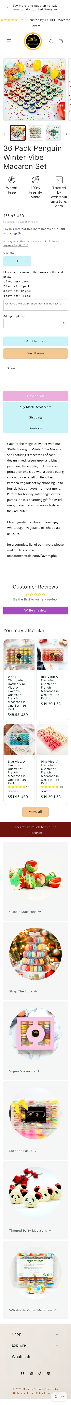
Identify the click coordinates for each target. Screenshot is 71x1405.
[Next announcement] (63, 7)
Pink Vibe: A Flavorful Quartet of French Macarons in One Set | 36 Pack (50, 772)
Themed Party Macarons (28, 1230)
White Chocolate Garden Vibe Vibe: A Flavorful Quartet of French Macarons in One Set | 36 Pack (17, 693)
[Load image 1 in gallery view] (18, 133)
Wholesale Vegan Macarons (30, 1310)
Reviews (35, 428)
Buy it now (35, 353)
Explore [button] (19, 1345)
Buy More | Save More (35, 407)
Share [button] (11, 368)
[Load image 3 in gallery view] (53, 133)
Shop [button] (16, 1334)
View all (35, 812)
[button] (8, 41)
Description (35, 396)
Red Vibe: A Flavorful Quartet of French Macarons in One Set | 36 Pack (50, 687)
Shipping (7, 222)
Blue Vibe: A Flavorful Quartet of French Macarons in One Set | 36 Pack (17, 772)
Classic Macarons (23, 912)
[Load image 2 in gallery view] (35, 133)
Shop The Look (21, 991)
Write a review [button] (35, 610)
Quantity (8, 252)
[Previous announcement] (7, 7)
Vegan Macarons (22, 1071)
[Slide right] (66, 134)
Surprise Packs (20, 1151)
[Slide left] (4, 134)
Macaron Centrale (33, 1389)
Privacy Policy (35, 1393)
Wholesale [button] (21, 1356)
